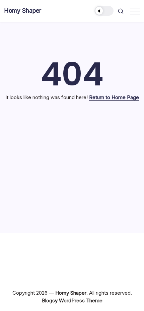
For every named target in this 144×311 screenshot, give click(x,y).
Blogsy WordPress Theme (72, 300)
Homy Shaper (22, 10)
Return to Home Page (114, 97)
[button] (104, 11)
